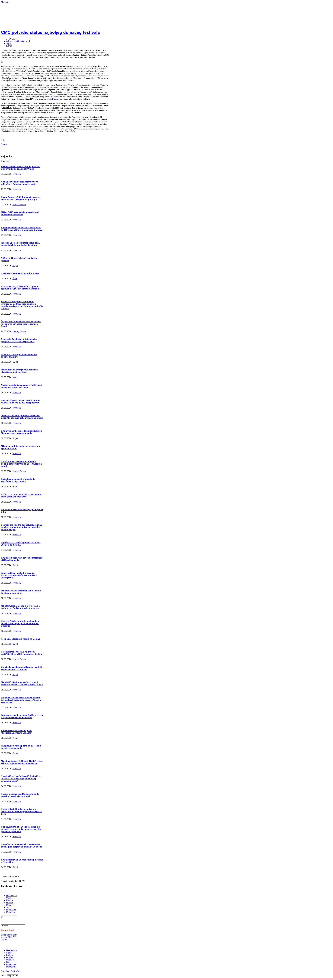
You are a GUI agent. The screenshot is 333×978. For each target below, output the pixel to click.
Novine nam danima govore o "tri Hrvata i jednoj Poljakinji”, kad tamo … (21, 386)
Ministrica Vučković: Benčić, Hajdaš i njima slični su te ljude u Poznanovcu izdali (22, 762)
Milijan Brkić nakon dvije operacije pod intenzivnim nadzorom (20, 213)
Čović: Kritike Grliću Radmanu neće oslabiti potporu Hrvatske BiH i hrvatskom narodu (21, 463)
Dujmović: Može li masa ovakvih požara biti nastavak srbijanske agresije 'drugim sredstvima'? (21, 700)
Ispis (9, 43)
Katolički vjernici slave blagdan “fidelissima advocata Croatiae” (16, 731)
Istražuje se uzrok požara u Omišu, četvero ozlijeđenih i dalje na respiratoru (22, 716)
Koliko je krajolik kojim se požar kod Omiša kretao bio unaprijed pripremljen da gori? (21, 811)
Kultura (9, 900)
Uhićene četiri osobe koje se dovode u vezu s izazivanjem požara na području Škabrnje (20, 623)
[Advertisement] (86, 9)
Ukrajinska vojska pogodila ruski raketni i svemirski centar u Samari (21, 668)
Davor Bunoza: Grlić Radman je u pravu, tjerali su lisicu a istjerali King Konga (21, 198)
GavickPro (15, 971)
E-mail (9, 46)
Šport (14, 279)
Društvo (9, 903)
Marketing (10, 912)
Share (4, 144)
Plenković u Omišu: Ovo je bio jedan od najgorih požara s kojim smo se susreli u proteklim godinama (21, 829)
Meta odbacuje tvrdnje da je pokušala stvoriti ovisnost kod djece (19, 371)
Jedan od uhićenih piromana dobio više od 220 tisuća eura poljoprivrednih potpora (22, 417)
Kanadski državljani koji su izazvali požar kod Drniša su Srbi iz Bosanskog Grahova (21, 229)
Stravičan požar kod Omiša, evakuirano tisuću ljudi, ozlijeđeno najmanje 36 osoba (21, 845)
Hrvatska (16, 174)
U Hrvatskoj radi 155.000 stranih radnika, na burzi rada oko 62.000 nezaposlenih (21, 401)
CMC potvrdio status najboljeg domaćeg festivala (50, 32)
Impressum (11, 910)
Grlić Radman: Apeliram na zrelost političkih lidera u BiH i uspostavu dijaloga (21, 653)
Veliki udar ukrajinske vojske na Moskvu (20, 639)
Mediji (15, 377)
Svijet (15, 266)
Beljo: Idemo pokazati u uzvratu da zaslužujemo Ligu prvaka (18, 480)
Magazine (5, 2)
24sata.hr (56, 99)
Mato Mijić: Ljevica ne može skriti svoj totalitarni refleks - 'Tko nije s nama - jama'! (22, 683)
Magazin (10, 905)
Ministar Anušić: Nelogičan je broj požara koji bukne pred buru (21, 592)
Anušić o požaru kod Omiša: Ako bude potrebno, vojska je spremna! (20, 795)
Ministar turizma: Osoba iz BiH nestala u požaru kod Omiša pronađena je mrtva (20, 607)
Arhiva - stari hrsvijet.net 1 (18, 41)
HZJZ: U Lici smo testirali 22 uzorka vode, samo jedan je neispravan (21, 495)
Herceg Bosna (19, 204)
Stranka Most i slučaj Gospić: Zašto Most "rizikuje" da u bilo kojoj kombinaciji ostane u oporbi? (21, 778)
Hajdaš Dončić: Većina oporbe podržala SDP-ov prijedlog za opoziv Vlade (20, 167)
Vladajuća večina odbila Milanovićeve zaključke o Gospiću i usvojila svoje (19, 183)
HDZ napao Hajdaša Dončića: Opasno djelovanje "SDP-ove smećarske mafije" (20, 287)
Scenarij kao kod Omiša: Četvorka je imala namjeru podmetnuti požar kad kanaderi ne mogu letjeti (21, 527)
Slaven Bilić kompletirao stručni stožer (20, 273)
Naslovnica (11, 896)
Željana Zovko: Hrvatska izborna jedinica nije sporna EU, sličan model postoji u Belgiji (21, 324)
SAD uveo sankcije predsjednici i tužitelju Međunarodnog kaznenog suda (21, 432)
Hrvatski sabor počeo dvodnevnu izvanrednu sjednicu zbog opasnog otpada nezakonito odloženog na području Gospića (22, 305)
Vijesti (9, 898)
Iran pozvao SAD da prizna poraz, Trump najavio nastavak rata (21, 747)
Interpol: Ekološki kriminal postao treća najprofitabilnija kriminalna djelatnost (20, 244)
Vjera (14, 738)
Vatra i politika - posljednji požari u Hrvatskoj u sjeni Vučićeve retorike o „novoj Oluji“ (19, 575)
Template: (6, 971)
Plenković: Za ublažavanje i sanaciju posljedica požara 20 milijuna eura (19, 340)
